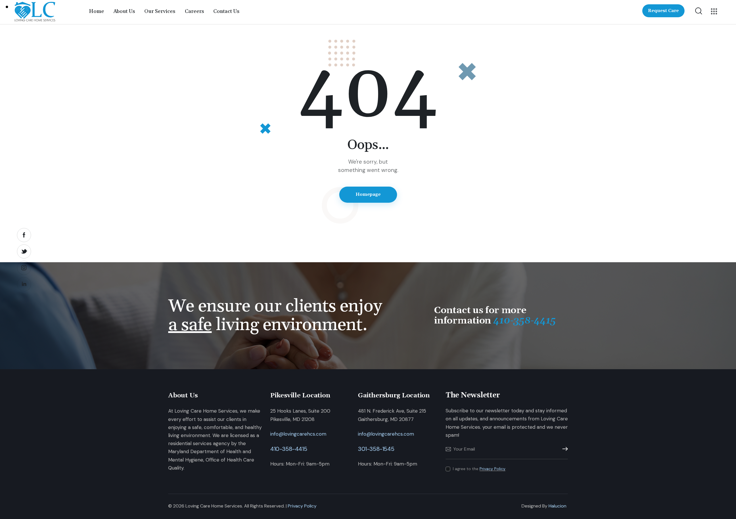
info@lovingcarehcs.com (298, 434)
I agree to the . (479, 468)
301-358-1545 (376, 449)
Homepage (368, 194)
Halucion (557, 506)
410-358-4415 (288, 449)
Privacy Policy (492, 469)
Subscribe (563, 449)
